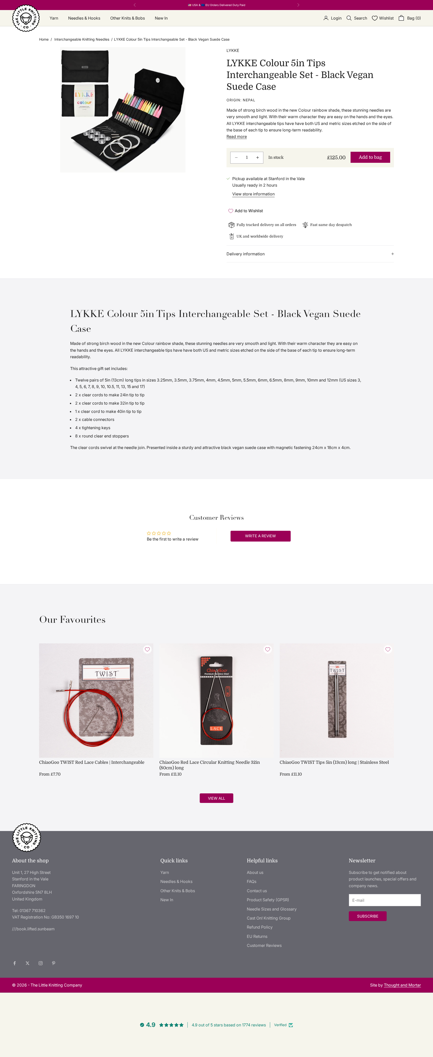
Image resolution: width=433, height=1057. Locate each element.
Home (44, 39)
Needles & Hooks (84, 18)
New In (161, 18)
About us (255, 872)
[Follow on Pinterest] (53, 963)
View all (216, 798)
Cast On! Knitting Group (269, 918)
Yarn (54, 18)
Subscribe (367, 916)
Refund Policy (260, 927)
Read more (237, 136)
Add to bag (370, 157)
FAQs (251, 881)
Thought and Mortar (402, 985)
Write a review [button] (260, 536)
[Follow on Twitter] (27, 963)
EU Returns (257, 936)
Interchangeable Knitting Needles (81, 39)
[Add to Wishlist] (147, 649)
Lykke (233, 50)
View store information (253, 193)
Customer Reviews (264, 945)
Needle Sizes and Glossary (272, 909)
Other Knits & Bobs (127, 18)
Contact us (257, 890)
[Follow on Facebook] (14, 963)
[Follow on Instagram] (40, 963)
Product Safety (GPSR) (268, 899)
